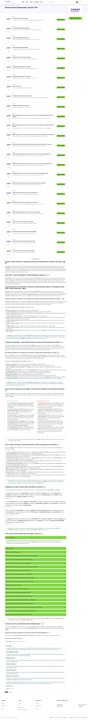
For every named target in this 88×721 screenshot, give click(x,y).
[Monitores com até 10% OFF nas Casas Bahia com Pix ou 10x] (8, 203)
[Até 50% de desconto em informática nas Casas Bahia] (8, 241)
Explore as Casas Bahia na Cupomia (18, 641)
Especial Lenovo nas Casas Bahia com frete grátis (22, 221)
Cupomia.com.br (11, 688)
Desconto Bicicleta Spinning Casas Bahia (20, 28)
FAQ (19, 705)
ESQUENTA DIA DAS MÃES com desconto (20, 105)
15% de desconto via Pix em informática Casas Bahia (23, 250)
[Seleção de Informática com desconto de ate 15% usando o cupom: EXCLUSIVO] (8, 183)
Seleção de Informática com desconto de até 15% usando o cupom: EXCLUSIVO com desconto (32, 144)
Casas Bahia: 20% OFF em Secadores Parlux (21, 57)
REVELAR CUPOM (76, 18)
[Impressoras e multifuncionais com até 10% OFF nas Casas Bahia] (8, 212)
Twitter (73, 717)
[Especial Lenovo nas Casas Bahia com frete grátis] (8, 222)
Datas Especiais (38, 705)
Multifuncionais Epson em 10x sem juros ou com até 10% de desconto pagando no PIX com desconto (33, 134)
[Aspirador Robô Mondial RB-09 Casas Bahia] (8, 67)
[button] (35, 537)
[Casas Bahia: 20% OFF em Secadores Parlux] (8, 57)
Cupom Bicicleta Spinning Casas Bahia (20, 47)
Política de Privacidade (22, 709)
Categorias (37, 703)
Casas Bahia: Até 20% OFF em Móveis (20, 18)
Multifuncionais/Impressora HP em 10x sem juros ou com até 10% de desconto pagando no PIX (32, 163)
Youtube (79, 717)
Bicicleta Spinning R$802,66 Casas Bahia (20, 37)
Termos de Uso (4, 705)
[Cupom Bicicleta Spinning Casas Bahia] (8, 48)
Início (6, 5)
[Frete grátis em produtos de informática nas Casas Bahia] (8, 232)
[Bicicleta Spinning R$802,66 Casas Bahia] (8, 38)
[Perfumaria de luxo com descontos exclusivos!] (8, 96)
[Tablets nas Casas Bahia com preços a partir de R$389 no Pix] (8, 193)
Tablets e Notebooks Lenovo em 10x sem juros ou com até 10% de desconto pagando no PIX (31, 154)
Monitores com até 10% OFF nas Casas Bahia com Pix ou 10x (25, 202)
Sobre (2, 703)
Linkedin (85, 717)
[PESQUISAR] (77, 2)
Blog (2, 709)
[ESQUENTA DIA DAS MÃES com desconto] (8, 106)
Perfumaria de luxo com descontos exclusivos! (22, 95)
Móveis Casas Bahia (16, 86)
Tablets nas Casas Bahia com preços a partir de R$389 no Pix (25, 192)
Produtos (37, 709)
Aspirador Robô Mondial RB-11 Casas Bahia (21, 76)
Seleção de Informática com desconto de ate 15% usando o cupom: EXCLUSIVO (29, 183)
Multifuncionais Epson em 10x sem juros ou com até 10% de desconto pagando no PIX (30, 173)
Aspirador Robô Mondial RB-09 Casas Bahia (21, 66)
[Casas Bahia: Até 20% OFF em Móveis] (8, 19)
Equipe (2, 707)
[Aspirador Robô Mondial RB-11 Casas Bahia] (8, 77)
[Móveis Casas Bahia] (8, 86)
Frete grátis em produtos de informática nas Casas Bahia (24, 231)
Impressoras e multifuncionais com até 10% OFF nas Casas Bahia (26, 212)
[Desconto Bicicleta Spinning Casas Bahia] (8, 28)
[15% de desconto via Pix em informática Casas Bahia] (8, 251)
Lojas (36, 707)
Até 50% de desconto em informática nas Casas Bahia (23, 241)
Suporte (19, 703)
